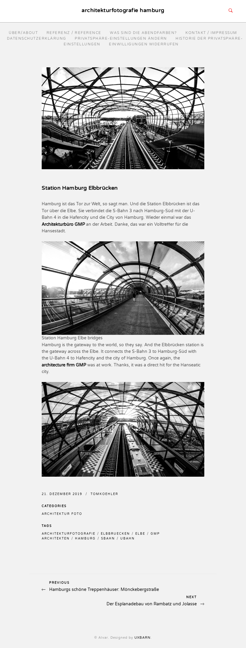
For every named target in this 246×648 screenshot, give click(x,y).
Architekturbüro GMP (63, 224)
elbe (140, 534)
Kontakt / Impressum (211, 33)
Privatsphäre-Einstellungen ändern (121, 38)
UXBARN (142, 638)
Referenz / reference (73, 33)
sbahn (108, 538)
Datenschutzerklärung (36, 38)
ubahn (127, 538)
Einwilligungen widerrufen (144, 44)
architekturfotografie (68, 534)
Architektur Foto (62, 514)
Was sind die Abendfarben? (143, 33)
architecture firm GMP (64, 365)
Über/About (23, 33)
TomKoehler (104, 494)
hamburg (85, 538)
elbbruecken (115, 534)
